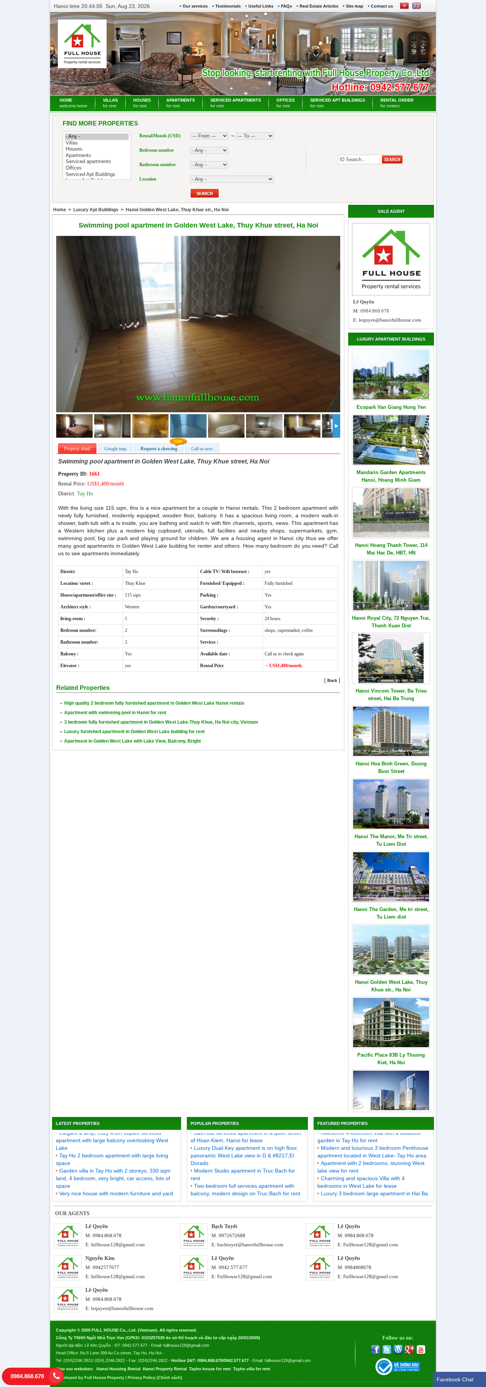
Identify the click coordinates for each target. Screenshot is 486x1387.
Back (332, 680)
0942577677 (106, 1267)
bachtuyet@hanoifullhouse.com (250, 1244)
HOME (73, 103)
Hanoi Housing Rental (118, 1369)
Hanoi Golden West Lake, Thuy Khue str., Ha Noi (177, 209)
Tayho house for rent (210, 1369)
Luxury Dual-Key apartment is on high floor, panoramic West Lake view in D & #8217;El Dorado (244, 1143)
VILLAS (110, 103)
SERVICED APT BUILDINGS (337, 103)
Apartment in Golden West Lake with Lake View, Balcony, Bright (132, 741)
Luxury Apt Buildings (95, 209)
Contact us (382, 6)
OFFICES (285, 103)
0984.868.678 (107, 1235)
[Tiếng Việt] (404, 8)
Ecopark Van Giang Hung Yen (391, 407)
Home (59, 209)
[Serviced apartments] (97, 162)
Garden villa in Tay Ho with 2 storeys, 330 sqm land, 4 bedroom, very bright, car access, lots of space (113, 1166)
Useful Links (260, 6)
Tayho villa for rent (251, 1369)
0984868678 (358, 1267)
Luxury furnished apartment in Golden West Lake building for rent (134, 731)
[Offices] (97, 168)
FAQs (286, 6)
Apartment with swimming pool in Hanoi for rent (115, 712)
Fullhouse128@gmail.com (370, 1244)
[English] (415, 8)
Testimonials (228, 6)
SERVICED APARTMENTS (235, 103)
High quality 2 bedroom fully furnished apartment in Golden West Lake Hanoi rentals (154, 703)
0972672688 (232, 1235)
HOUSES (142, 103)
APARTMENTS (180, 103)
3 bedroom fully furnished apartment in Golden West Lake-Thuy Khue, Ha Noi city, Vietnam (161, 722)
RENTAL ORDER (396, 103)
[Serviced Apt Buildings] (97, 174)
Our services (195, 6)
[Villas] (97, 143)
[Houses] (97, 149)
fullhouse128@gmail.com (118, 1244)
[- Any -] (97, 137)
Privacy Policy (141, 1377)
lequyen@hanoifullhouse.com (390, 320)
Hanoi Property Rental (165, 1369)
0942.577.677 (233, 1267)
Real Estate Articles (319, 6)
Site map (354, 6)
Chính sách (169, 1377)
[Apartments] (97, 155)
